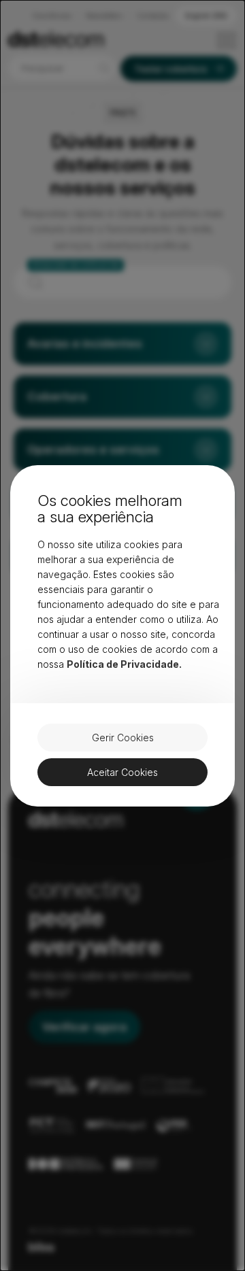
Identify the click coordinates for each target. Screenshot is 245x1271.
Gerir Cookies (123, 737)
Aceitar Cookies (122, 772)
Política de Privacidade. (124, 664)
